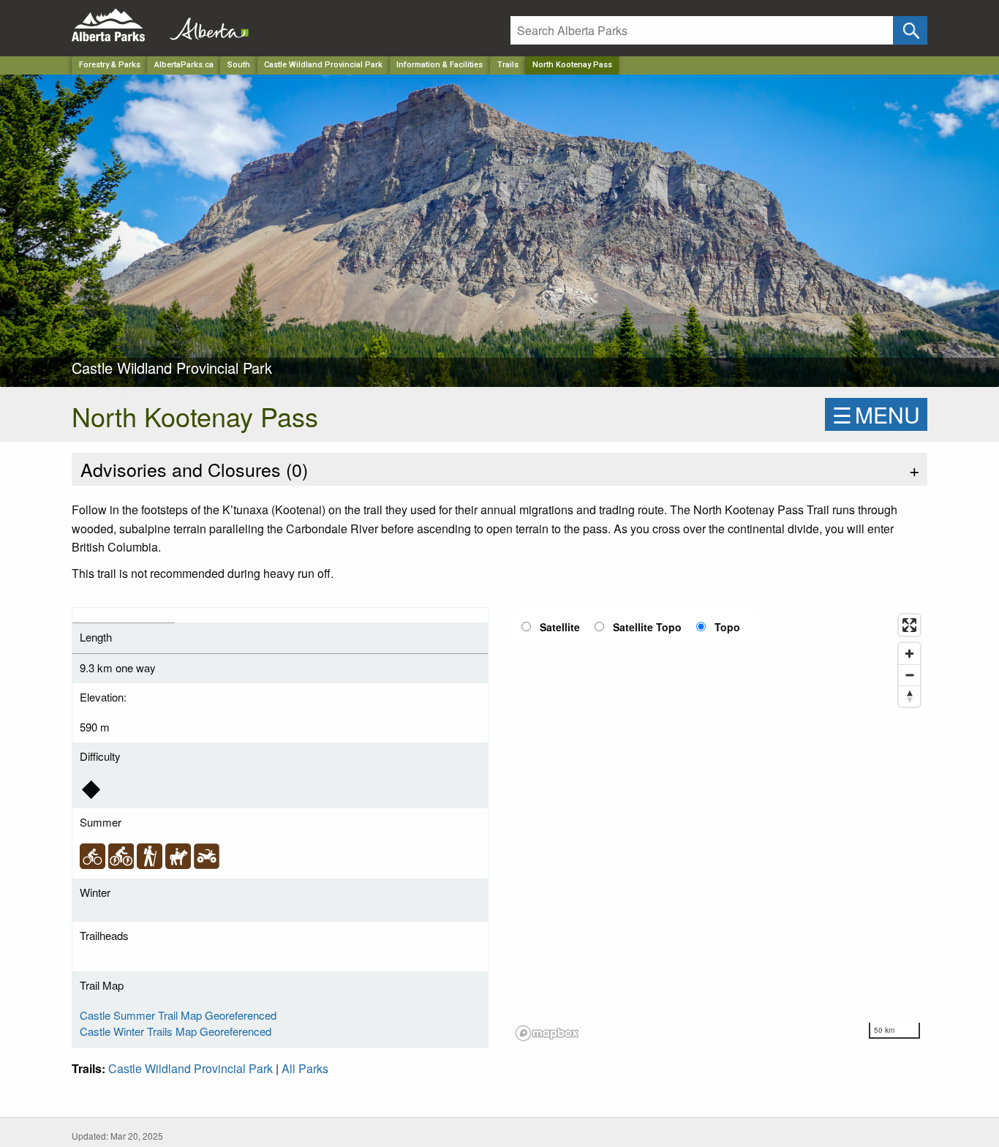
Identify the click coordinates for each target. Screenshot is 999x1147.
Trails (508, 64)
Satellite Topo (647, 627)
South (238, 64)
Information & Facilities (439, 64)
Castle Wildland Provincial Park (323, 64)
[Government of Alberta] (205, 25)
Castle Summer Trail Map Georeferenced (178, 1015)
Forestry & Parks (109, 64)
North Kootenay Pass (572, 64)
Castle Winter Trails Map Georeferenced (175, 1031)
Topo (727, 627)
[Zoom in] (909, 653)
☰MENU (876, 414)
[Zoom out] (909, 674)
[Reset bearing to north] (909, 696)
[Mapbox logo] (547, 1033)
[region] (718, 826)
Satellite (560, 627)
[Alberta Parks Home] (117, 25)
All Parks (305, 1068)
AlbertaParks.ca (184, 64)
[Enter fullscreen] (909, 625)
